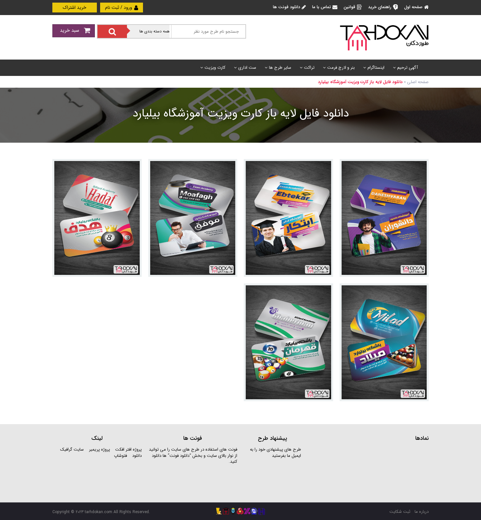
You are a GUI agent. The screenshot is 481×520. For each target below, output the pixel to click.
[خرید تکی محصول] (419, 168)
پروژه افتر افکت (128, 449)
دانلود (137, 455)
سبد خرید (70, 30)
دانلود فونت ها (286, 7)
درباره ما (422, 511)
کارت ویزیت (215, 67)
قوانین (349, 7)
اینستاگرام (375, 67)
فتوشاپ (120, 455)
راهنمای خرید (379, 7)
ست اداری (247, 67)
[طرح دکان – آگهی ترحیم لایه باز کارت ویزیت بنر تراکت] (384, 37)
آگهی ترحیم (407, 67)
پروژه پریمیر (99, 449)
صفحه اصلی (418, 82)
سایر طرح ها (280, 67)
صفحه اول (413, 7)
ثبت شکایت (399, 511)
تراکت (309, 67)
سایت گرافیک (72, 449)
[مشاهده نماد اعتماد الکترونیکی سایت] (379, 471)
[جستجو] (112, 31)
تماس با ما (321, 7)
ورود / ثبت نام (119, 7)
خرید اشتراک (74, 7)
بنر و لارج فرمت (341, 67)
